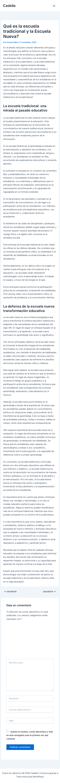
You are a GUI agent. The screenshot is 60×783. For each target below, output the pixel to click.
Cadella (9, 6)
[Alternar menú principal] (54, 6)
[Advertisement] (30, 640)
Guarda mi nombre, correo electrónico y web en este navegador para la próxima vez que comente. (29, 735)
